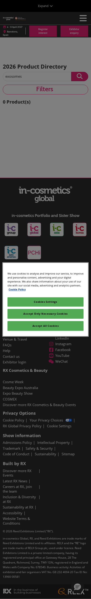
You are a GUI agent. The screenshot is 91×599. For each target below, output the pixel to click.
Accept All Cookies (45, 326)
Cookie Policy (17, 289)
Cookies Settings (45, 302)
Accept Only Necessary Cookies (45, 314)
